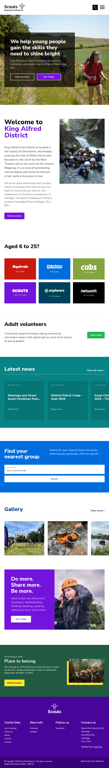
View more (97, 510)
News (7, 735)
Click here (97, 747)
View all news (95, 370)
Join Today (48, 77)
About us (8, 731)
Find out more (22, 77)
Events (7, 738)
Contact (8, 742)
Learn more (96, 335)
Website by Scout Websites (92, 761)
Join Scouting (10, 728)
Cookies (33, 731)
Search (54, 479)
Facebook (60, 728)
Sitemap (34, 728)
